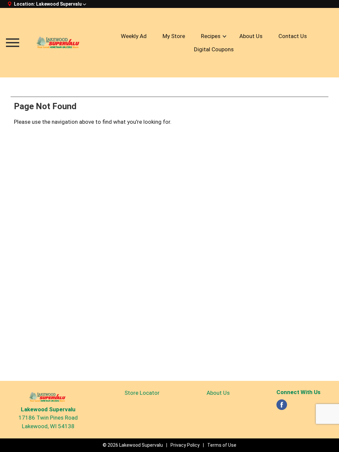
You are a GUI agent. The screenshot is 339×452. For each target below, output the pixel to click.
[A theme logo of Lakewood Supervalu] (59, 42)
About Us (218, 392)
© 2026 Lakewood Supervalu (133, 445)
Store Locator (142, 392)
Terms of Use (221, 445)
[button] (61, 4)
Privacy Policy (185, 445)
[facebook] (281, 406)
